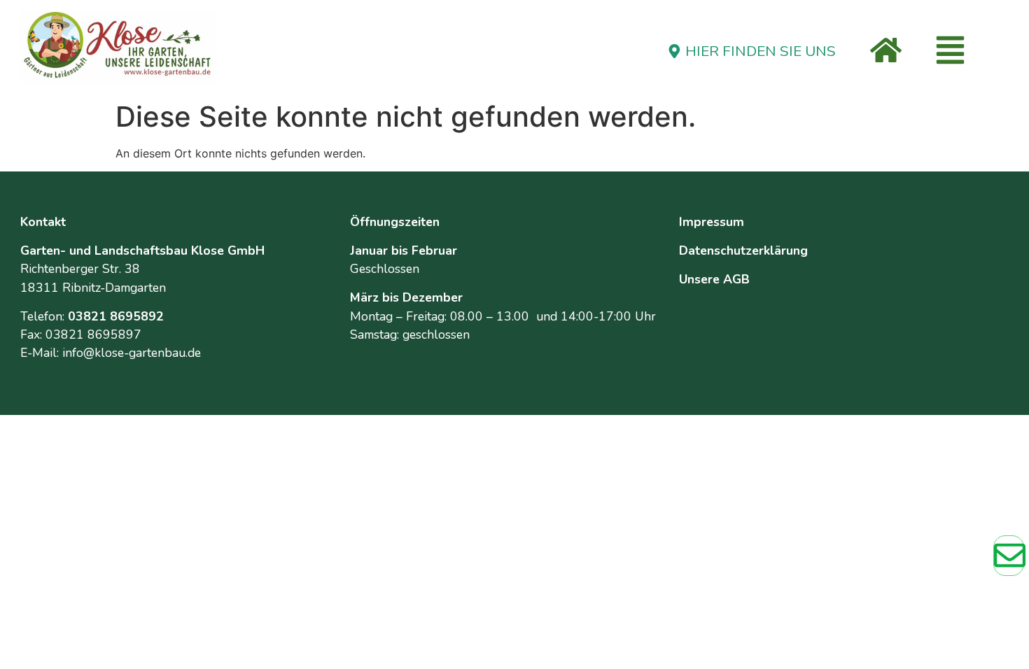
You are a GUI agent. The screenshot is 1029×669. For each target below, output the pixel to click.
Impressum (711, 221)
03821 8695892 (116, 316)
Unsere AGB (714, 279)
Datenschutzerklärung (743, 250)
